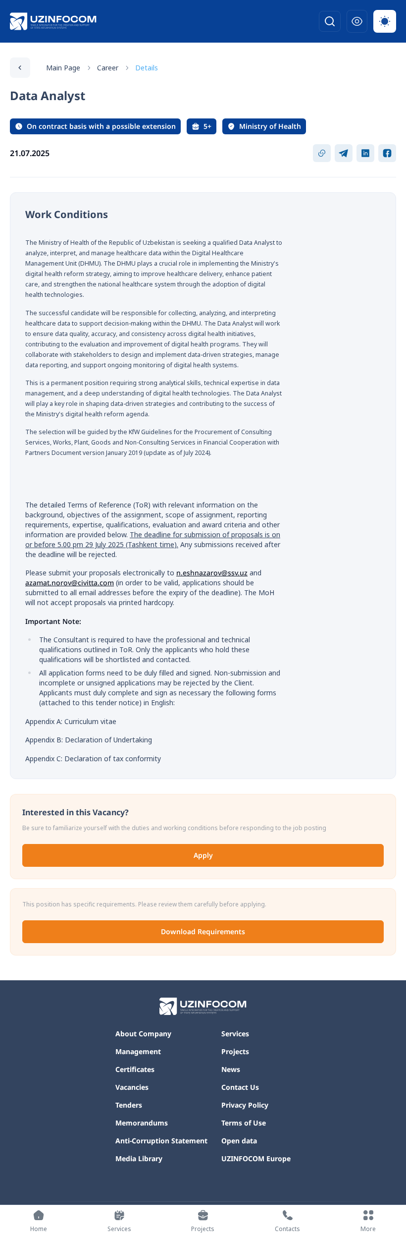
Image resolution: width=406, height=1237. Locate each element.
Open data (239, 1140)
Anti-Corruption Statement (161, 1140)
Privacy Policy (244, 1105)
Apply (203, 855)
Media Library (138, 1158)
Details (146, 67)
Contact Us (240, 1087)
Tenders (128, 1105)
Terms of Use (243, 1122)
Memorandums (141, 1122)
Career (107, 67)
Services (235, 1033)
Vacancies (132, 1087)
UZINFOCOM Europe (256, 1158)
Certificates (134, 1069)
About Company (143, 1033)
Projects (235, 1051)
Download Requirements (203, 931)
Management (138, 1051)
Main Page (63, 67)
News (230, 1069)
